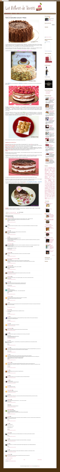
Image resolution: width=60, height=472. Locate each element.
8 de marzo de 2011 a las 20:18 (12, 392)
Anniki (8, 316)
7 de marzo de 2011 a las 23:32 (12, 286)
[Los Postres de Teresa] (47, 50)
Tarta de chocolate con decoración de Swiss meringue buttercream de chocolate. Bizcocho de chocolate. (50, 241)
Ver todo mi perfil (51, 20)
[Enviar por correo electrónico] (19, 212)
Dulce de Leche (52, 177)
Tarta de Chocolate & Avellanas (51, 158)
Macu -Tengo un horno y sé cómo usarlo (13, 258)
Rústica (47, 208)
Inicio (24, 459)
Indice (18, 13)
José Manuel (9, 252)
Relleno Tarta (16, 213)
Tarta (19, 213)
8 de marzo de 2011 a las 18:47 (12, 377)
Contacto (13, 13)
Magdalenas (46, 188)
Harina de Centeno (49, 183)
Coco (51, 174)
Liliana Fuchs (9, 362)
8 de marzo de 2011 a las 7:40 (11, 321)
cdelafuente (9, 399)
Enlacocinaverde (10, 328)
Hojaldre (51, 185)
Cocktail (50, 174)
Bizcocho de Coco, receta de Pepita (51, 152)
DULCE (8, 385)
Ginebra (46, 182)
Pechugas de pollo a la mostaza (49, 225)
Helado (48, 185)
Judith (8, 375)
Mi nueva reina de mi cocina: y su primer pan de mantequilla (51, 118)
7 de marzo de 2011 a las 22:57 (12, 241)
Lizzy (8, 423)
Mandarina (50, 188)
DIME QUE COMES (48, 244)
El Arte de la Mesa (48, 91)
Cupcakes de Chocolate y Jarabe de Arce (51, 98)
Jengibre (47, 186)
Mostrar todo (53, 255)
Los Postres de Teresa (47, 41)
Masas (49, 189)
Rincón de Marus (10, 390)
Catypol (9, 323)
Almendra (50, 167)
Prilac (49, 193)
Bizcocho (47, 169)
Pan (45, 191)
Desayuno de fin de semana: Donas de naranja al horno (51, 111)
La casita (9, 347)
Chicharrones (53, 172)
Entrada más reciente (8, 459)
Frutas (14, 213)
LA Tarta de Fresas (51, 138)
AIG (48, 167)
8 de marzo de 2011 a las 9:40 (11, 330)
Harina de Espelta (49, 184)
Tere (8, 449)
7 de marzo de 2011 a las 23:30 (12, 279)
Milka (52, 190)
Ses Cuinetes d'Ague (48, 224)
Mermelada (49, 190)
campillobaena (53, 171)
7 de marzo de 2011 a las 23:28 (12, 269)
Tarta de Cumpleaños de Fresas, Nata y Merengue (51, 145)
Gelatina (54, 181)
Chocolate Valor (47, 174)
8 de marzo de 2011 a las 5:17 (11, 314)
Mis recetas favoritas (48, 226)
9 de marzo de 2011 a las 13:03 (12, 436)
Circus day (47, 202)
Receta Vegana (47, 196)
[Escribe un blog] (20, 212)
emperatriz (9, 432)
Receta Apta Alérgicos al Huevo (49, 194)
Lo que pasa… (9, 296)
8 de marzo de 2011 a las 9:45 (11, 338)
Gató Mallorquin (50, 181)
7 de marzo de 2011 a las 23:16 (12, 263)
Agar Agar (46, 167)
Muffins (54, 190)
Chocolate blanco (52, 173)
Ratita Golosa (9, 276)
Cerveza (49, 172)
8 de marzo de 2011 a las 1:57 (11, 307)
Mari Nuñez (9, 309)
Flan (50, 178)
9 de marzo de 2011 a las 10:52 (12, 430)
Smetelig (9, 416)
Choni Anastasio (10, 265)
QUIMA (8, 394)
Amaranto (53, 167)
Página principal (7, 13)
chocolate (9, 213)
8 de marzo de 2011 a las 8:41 (11, 325)
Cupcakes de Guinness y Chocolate (51, 126)
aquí (31, 144)
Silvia (8, 443)
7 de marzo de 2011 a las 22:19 (12, 228)
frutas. (51, 179)
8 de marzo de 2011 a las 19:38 (12, 387)
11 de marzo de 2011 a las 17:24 (12, 456)
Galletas (49, 180)
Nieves (8, 340)
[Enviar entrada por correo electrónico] (17, 212)
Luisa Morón (9, 454)
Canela (46, 172)
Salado (46, 197)
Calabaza (49, 171)
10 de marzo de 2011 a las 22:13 (12, 447)
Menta (51, 189)
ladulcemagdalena (10, 409)
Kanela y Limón (48, 232)
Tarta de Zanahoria (51, 104)
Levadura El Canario (52, 187)
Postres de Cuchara (48, 192)
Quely (51, 193)
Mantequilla (53, 188)
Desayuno (46, 177)
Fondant (52, 178)
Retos (54, 196)
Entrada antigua (40, 459)
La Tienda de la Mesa (51, 186)
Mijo (51, 190)
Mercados (53, 189)
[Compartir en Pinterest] (22, 212)
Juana (8, 354)
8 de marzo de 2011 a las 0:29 (11, 300)
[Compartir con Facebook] (21, 212)
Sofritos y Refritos (10, 217)
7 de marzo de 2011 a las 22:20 (12, 234)
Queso (54, 193)
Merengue (46, 190)
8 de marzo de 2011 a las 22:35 (12, 402)
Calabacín (46, 171)
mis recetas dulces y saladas (50, 219)
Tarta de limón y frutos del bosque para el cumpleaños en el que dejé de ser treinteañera (52, 216)
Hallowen (52, 182)
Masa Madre (46, 189)
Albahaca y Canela (48, 213)
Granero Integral (48, 182)
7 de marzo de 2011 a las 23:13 (12, 256)
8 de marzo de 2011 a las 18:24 (12, 367)
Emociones (12, 213)
